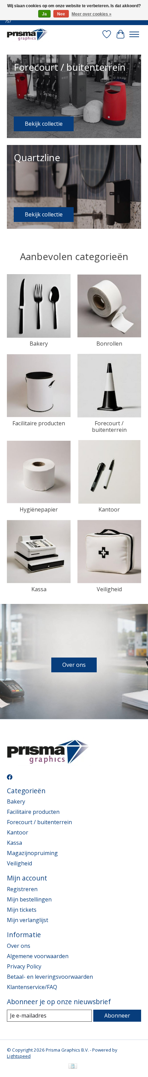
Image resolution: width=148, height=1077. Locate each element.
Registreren (22, 889)
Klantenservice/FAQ (32, 987)
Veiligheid (109, 589)
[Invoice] (72, 1066)
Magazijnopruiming (32, 853)
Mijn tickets (21, 909)
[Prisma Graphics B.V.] (28, 34)
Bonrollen (109, 343)
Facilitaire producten (38, 423)
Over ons (74, 665)
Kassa (38, 589)
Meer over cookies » (92, 14)
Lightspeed (19, 1056)
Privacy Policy (24, 966)
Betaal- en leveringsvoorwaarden (50, 976)
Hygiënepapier (39, 509)
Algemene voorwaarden (37, 956)
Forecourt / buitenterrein (109, 426)
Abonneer (117, 1015)
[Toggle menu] (134, 34)
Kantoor (109, 509)
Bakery (39, 343)
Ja (44, 14)
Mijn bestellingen (29, 899)
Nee (61, 14)
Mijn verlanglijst (27, 920)
